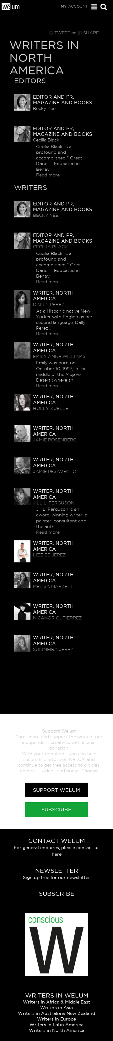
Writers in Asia (56, 1007)
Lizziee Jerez (49, 554)
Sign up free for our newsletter (56, 877)
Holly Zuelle (50, 408)
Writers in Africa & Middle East (56, 1001)
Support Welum (56, 790)
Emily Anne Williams (59, 356)
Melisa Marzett (53, 586)
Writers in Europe (56, 1018)
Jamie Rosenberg (55, 439)
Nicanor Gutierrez (57, 617)
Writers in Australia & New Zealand (56, 1013)
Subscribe (56, 809)
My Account (74, 6)
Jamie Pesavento (54, 471)
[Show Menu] (92, 7)
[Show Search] (102, 7)
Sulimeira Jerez (53, 649)
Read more (48, 174)
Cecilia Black (50, 246)
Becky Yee (45, 215)
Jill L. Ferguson (53, 502)
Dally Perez (49, 304)
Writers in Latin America (56, 1024)
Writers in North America (56, 1030)
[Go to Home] (10, 8)
